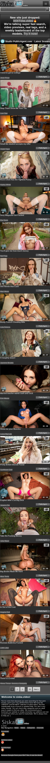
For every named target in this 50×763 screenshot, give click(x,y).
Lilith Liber (4, 648)
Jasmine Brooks (6, 363)
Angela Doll (5, 612)
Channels (40, 728)
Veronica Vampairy (19, 683)
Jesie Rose (5, 78)
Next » (36, 689)
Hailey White (5, 185)
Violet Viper (5, 149)
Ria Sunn (4, 220)
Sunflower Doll (6, 470)
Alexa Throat (5, 683)
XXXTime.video (23, 20)
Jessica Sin (5, 505)
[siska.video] (25, 3)
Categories (31, 728)
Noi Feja (3, 256)
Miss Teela (4, 577)
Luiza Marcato (6, 434)
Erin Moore (4, 398)
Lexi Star (4, 113)
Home (16, 728)
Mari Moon (4, 291)
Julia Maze (4, 541)
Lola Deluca (5, 327)
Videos (22, 728)
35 (30, 689)
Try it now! (31, 33)
